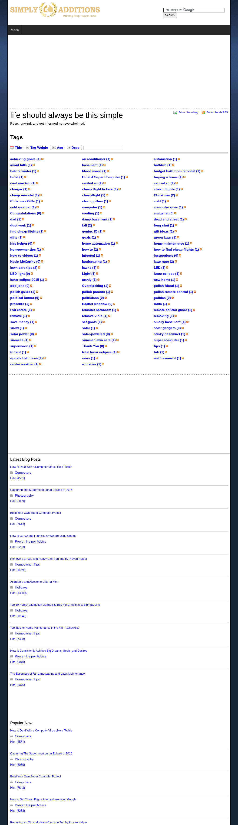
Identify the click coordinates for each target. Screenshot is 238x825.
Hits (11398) (11, 570)
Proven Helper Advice (23, 541)
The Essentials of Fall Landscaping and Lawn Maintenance (40, 673)
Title (10, 147)
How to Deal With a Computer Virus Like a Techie (34, 467)
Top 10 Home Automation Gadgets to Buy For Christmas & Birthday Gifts (48, 604)
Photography (16, 495)
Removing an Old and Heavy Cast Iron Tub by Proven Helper (41, 558)
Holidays (13, 587)
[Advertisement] (87, 72)
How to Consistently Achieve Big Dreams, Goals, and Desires (41, 650)
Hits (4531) (10, 478)
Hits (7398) (10, 639)
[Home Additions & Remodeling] (46, 9)
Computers (15, 472)
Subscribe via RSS (35, 159)
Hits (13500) (11, 593)
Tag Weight (32, 147)
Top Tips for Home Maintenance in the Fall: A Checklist (37, 627)
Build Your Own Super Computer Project (28, 512)
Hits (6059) (10, 501)
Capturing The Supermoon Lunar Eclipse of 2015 (34, 490)
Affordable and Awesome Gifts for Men (27, 581)
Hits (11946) (11, 616)
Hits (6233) (10, 547)
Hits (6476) (10, 685)
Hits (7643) (10, 524)
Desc (68, 147)
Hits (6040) (10, 662)
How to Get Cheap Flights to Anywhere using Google (36, 535)
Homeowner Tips (19, 564)
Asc (53, 147)
